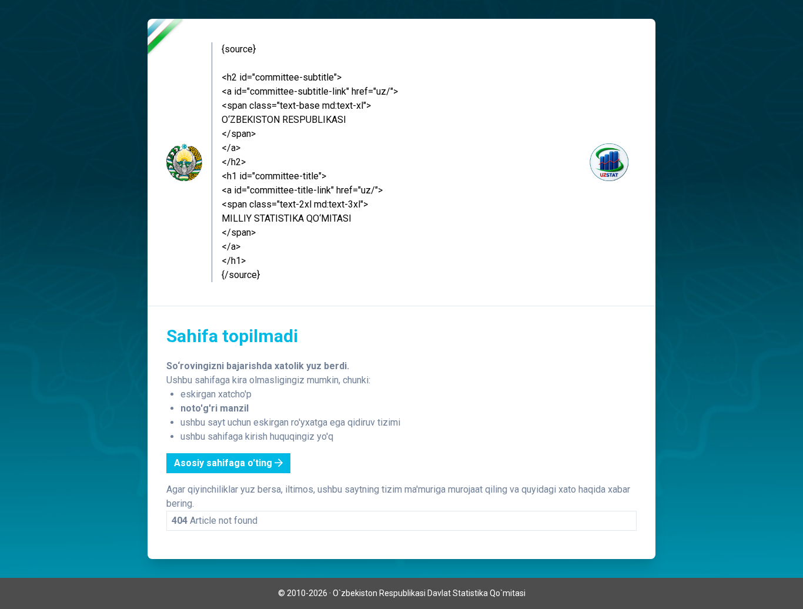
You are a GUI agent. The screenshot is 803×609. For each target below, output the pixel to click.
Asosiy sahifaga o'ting (224, 463)
